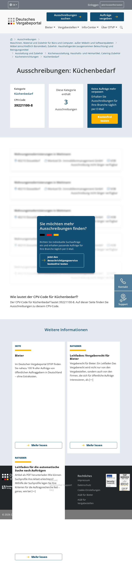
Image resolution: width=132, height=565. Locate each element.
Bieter (49, 27)
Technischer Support (60, 485)
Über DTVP (108, 27)
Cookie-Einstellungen (89, 490)
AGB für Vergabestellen (86, 501)
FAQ (51, 490)
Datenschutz (84, 485)
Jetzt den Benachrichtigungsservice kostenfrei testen (62, 260)
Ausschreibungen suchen (65, 16)
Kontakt (53, 480)
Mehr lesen (39, 445)
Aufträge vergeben (105, 16)
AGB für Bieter (85, 494)
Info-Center (89, 27)
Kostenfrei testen (105, 118)
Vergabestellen (67, 27)
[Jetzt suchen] (121, 27)
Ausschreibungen (26, 39)
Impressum (84, 480)
